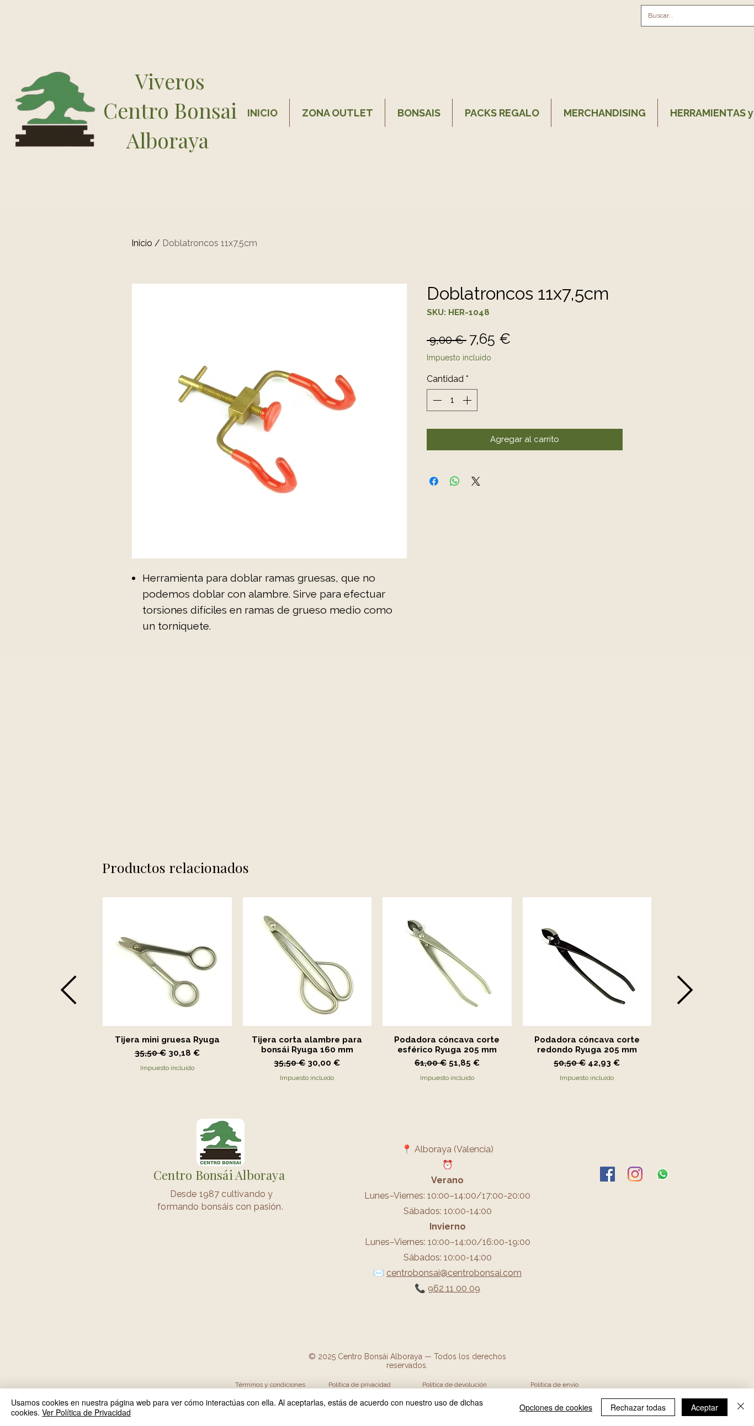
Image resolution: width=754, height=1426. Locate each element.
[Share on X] (475, 481)
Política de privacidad (359, 1384)
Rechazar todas (638, 1407)
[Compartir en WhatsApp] (454, 481)
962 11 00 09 (454, 1288)
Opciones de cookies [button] (555, 1407)
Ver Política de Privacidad (86, 1412)
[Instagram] (635, 1174)
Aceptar (704, 1407)
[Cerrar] (740, 1407)
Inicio (141, 243)
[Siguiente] (685, 989)
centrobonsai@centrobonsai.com (454, 1273)
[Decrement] (436, 400)
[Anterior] (68, 989)
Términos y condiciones (270, 1384)
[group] (377, 990)
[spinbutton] (452, 400)
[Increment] (468, 400)
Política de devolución (454, 1384)
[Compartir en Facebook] (433, 481)
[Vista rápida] (167, 961)
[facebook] (607, 1174)
